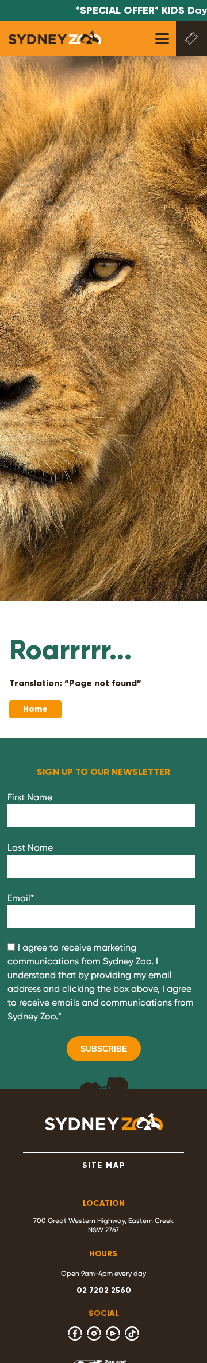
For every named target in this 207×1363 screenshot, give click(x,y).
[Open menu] (162, 39)
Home (35, 709)
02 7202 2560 (103, 1290)
